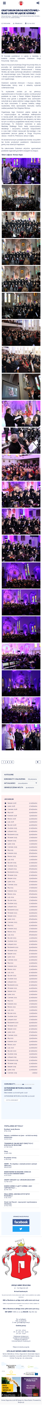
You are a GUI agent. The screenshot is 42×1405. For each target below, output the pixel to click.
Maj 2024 (10, 888)
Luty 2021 (11, 1010)
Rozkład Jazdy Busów (12, 1129)
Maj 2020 (10, 1038)
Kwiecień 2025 (12, 853)
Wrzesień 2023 (12, 913)
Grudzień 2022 (12, 941)
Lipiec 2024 (11, 881)
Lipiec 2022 (11, 957)
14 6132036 (22, 1321)
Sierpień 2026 (12, 803)
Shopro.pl (21, 1402)
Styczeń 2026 (12, 825)
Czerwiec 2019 (12, 1073)
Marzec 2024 (12, 894)
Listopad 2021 (12, 982)
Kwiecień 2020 (12, 1041)
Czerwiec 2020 (12, 1035)
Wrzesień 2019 (12, 1063)
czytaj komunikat (12, 1100)
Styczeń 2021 (12, 1013)
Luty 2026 (11, 822)
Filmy (6, 1151)
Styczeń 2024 (12, 900)
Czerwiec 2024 (12, 884)
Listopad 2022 (12, 944)
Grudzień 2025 (12, 828)
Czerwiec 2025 (12, 847)
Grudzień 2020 (12, 1016)
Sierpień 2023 (12, 916)
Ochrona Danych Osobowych (21, 1341)
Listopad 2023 (12, 906)
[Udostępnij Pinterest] (12, 762)
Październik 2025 (13, 834)
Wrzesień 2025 (12, 837)
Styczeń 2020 (12, 1051)
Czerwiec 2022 (12, 960)
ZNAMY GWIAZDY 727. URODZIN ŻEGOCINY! (19, 1180)
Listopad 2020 (12, 1019)
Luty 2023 (11, 935)
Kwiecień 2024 (12, 891)
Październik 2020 (13, 1022)
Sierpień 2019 (12, 1066)
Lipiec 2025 (11, 844)
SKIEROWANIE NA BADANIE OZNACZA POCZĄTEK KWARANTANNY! (17, 1173)
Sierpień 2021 (12, 991)
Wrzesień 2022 (12, 950)
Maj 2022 (10, 963)
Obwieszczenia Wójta (19, 787)
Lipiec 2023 (11, 919)
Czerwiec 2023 (12, 922)
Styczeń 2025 (12, 862)
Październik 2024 (13, 872)
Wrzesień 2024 (12, 875)
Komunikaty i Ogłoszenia (20, 779)
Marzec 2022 (12, 969)
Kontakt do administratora (21, 1338)
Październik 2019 (13, 1060)
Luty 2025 (11, 859)
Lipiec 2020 (11, 1032)
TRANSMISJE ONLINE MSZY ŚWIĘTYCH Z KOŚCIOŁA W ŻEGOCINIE (18, 1144)
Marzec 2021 (12, 1007)
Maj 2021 (10, 1001)
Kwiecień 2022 (12, 966)
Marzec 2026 (12, 819)
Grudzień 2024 (12, 866)
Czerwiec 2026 (12, 809)
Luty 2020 (11, 1048)
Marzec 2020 (12, 1044)
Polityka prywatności (21, 1339)
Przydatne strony (10, 1158)
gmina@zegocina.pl (23, 1322)
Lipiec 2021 (11, 994)
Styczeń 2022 (12, 975)
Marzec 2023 (12, 931)
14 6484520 (22, 1319)
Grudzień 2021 (12, 979)
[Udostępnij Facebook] (3, 762)
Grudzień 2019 (12, 1054)
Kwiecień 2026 (12, 815)
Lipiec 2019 (11, 1069)
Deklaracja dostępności (21, 1336)
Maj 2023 (10, 925)
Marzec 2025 (12, 856)
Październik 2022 (13, 947)
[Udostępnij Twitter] (7, 762)
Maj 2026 (10, 812)
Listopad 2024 (12, 869)
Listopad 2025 (12, 831)
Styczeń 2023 (12, 938)
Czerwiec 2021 (12, 997)
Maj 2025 (10, 850)
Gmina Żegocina (6, 1400)
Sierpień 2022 (12, 953)
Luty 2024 (11, 897)
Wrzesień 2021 (12, 988)
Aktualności (18, 23)
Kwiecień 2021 (12, 1004)
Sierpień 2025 (12, 841)
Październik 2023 (13, 910)
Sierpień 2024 (12, 878)
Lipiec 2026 (11, 806)
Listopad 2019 (12, 1057)
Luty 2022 (11, 972)
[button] (15, 1084)
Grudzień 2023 (12, 903)
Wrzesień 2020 (12, 1026)
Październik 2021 (13, 985)
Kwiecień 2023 (12, 928)
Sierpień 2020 (12, 1029)
